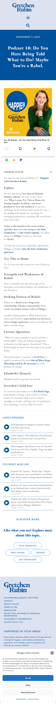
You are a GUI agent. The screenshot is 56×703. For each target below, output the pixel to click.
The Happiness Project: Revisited (21, 598)
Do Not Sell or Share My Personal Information (22, 614)
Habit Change (18, 552)
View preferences (28, 692)
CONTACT (8, 601)
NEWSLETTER (10, 610)
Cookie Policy (21, 699)
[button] (52, 653)
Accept (28, 678)
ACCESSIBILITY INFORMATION (18, 619)
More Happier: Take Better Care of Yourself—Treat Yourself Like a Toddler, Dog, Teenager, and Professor (32, 449)
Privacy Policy (33, 699)
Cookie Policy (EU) (13, 622)
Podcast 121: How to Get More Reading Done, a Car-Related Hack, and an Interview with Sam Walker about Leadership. (32, 488)
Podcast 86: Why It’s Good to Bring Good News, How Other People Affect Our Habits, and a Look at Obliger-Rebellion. (31, 502)
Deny (28, 685)
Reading (40, 552)
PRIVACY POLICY (11, 604)
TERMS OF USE (10, 607)
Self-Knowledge (27, 559)
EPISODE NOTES (13, 171)
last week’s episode (29, 232)
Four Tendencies (28, 546)
